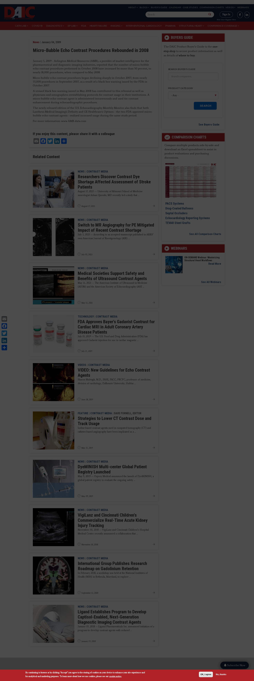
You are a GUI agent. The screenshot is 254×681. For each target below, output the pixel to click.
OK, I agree (205, 674)
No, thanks (221, 674)
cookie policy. (115, 676)
